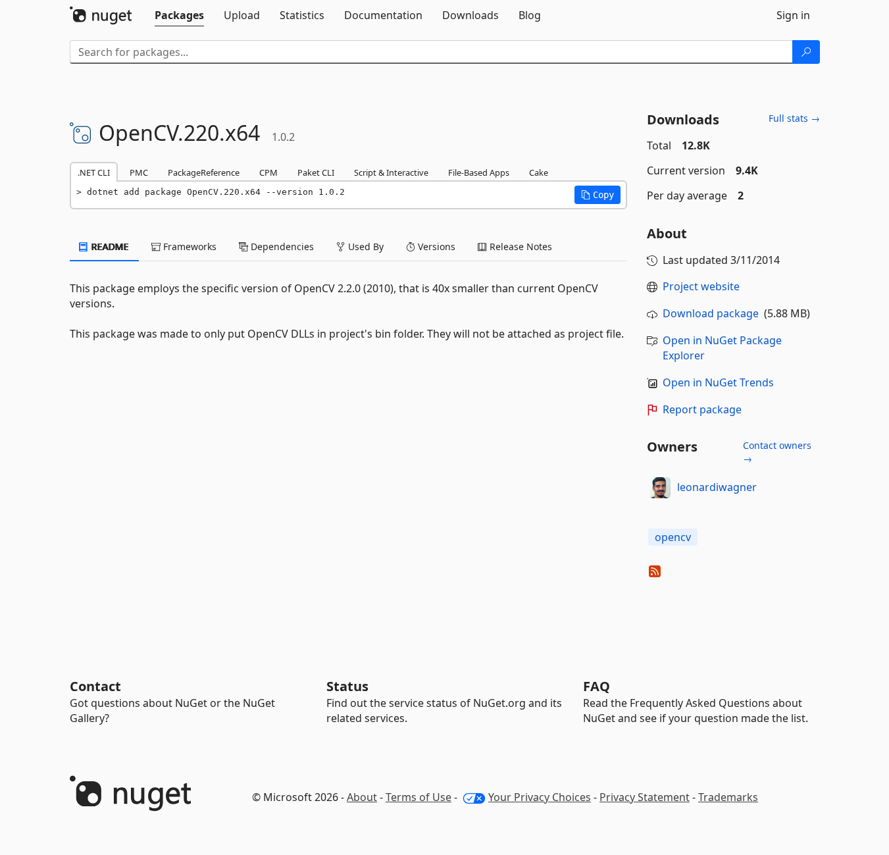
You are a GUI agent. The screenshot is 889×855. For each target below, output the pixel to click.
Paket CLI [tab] (315, 172)
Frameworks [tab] (188, 246)
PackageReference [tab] (204, 172)
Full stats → (794, 118)
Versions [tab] (435, 246)
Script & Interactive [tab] (391, 172)
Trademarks (728, 797)
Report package (702, 409)
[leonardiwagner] (660, 488)
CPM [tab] (268, 172)
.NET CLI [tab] (94, 172)
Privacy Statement (644, 797)
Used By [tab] (364, 246)
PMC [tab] (139, 172)
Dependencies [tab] (281, 246)
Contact (95, 686)
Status (347, 686)
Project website (701, 286)
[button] (597, 195)
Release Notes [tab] (519, 246)
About (362, 797)
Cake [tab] (538, 172)
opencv (673, 537)
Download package (711, 313)
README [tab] (109, 246)
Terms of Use (418, 797)
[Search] (806, 52)
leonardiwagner (717, 487)
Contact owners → (777, 452)
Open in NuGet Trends (718, 382)
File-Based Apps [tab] (478, 172)
